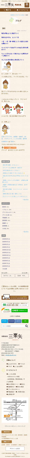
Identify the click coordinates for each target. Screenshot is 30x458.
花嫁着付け (11, 386)
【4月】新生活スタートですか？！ (11, 170)
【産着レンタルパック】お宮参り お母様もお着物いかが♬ (15, 181)
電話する (8, 10)
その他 (4, 228)
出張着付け (5, 141)
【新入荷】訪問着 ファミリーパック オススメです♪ (15, 190)
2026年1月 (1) (6, 247)
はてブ (18, 321)
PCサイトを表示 (15, 448)
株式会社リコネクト (20, 456)
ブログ (10, 366)
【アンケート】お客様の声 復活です (12, 167)
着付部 (4, 207)
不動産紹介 (11, 392)
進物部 (4, 223)
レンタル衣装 (12, 374)
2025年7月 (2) (6, 263)
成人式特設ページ (13, 384)
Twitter (5, 321)
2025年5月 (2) (6, 266)
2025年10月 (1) (6, 255)
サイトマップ (21, 426)
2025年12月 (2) (6, 249)
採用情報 (4, 226)
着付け (23, 384)
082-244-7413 (9, 349)
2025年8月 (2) (6, 260)
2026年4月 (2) (6, 241)
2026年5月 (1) (6, 239)
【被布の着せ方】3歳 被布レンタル (12, 193)
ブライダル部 (5, 215)
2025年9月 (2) (6, 258)
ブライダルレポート (7, 212)
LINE (25, 321)
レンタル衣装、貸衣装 (20, 138)
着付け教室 (20, 386)
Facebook (11, 321)
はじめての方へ (12, 364)
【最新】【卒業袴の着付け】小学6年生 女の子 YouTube (15, 185)
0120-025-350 (10, 347)
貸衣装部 (4, 220)
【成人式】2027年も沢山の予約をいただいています (15, 176)
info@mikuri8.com (11, 355)
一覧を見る (25, 199)
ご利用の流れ (21, 392)
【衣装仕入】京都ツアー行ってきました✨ (13, 173)
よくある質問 (18, 366)
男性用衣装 (19, 379)
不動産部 (4, 217)
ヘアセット (5, 209)
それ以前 (4, 268)
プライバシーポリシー (10, 426)
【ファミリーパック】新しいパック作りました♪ (14, 196)
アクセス (22, 364)
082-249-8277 (9, 351)
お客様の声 (11, 394)
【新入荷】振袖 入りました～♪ (10, 165)
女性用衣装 (11, 379)
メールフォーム (23, 10)
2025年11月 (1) (6, 252)
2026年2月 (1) (6, 244)
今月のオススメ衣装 (14, 376)
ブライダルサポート (14, 389)
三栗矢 (12, 141)
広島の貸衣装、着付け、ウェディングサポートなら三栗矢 (15, 1)
